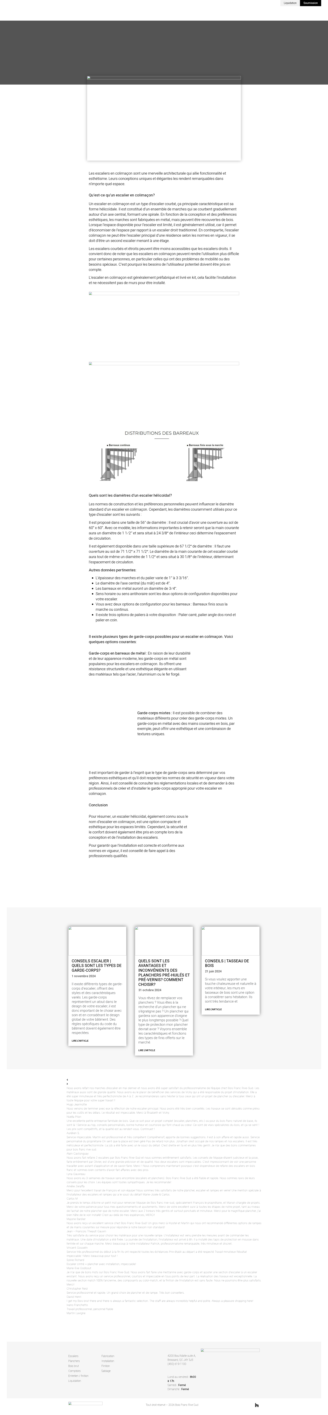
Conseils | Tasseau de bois (227, 963)
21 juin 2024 (213, 971)
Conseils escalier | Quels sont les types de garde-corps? (96, 965)
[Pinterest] (250, 1405)
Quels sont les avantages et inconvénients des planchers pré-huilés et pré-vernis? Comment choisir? (164, 973)
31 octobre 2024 (149, 990)
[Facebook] (244, 1405)
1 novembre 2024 (84, 976)
